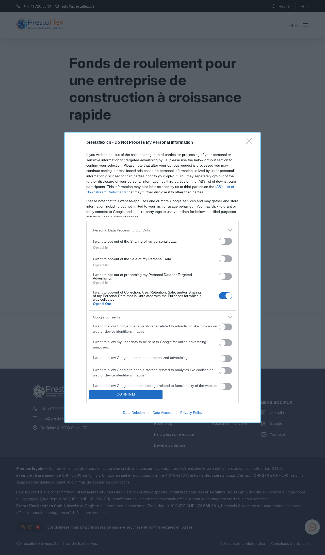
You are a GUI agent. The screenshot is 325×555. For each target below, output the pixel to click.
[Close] (250, 143)
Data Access (162, 413)
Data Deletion (134, 413)
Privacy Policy (191, 413)
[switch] (225, 241)
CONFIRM (126, 394)
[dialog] (162, 277)
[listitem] (162, 230)
